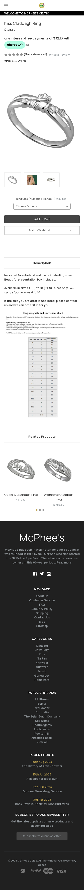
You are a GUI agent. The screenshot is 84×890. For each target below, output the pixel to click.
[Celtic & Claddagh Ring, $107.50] (21, 468)
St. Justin (42, 712)
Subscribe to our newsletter (42, 836)
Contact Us (42, 617)
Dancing (42, 646)
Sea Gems (42, 721)
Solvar (42, 703)
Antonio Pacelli (42, 738)
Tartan (42, 658)
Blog (42, 622)
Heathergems (42, 725)
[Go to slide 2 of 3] (40, 510)
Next (75, 473)
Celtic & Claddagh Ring (21, 495)
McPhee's (42, 699)
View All (42, 742)
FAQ (42, 604)
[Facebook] (6, 247)
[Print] (20, 247)
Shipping (42, 613)
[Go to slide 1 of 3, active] (37, 510)
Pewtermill (42, 733)
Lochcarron (42, 729)
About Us (42, 596)
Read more (64, 562)
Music (42, 671)
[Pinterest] (34, 247)
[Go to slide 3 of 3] (43, 510)
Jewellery (42, 650)
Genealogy (42, 675)
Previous (5, 473)
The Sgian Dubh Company (42, 716)
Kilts (42, 654)
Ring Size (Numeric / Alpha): (42, 199)
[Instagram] (49, 574)
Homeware (42, 680)
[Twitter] (27, 247)
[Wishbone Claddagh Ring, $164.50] (59, 468)
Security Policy (42, 609)
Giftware (42, 667)
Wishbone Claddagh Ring (59, 497)
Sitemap (42, 626)
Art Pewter (42, 708)
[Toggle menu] (5, 5)
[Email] (13, 247)
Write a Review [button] (59, 55)
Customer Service (42, 600)
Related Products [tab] (42, 436)
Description (42, 263)
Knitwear (42, 663)
